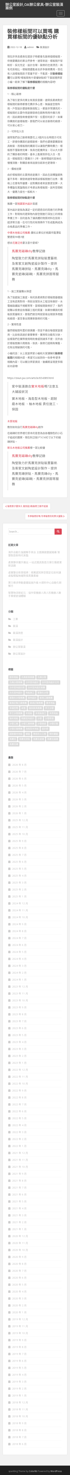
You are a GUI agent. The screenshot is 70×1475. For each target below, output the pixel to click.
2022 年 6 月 (19, 1111)
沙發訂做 (53, 723)
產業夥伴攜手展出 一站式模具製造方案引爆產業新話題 (35, 564)
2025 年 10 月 (20, 834)
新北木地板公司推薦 (18, 447)
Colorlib (33, 1471)
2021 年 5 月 (19, 1201)
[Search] (58, 532)
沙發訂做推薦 (16, 728)
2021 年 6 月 (19, 1194)
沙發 (40, 718)
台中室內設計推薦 (36, 687)
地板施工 (30, 692)
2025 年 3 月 (19, 882)
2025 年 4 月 (19, 875)
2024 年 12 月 (20, 903)
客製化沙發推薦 (17, 697)
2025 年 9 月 (19, 841)
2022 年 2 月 (19, 1139)
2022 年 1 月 (19, 1146)
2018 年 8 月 (19, 1430)
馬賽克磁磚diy (22, 251)
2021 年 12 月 (20, 1153)
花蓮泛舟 (17, 242)
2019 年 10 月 (20, 1333)
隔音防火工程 (39, 733)
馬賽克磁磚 (52, 739)
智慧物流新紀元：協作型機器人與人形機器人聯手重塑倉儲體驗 (34, 594)
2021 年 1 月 (19, 1229)
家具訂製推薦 (36, 703)
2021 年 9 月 (19, 1173)
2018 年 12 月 (20, 1402)
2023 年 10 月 (20, 1000)
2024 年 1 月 (19, 979)
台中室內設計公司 (50, 682)
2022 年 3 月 (19, 1132)
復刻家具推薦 (35, 708)
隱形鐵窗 (53, 733)
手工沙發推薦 (16, 713)
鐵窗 (28, 733)
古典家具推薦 (27, 677)
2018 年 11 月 (20, 1409)
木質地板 (12, 421)
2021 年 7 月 (19, 1187)
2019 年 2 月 (19, 1388)
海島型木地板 (32, 728)
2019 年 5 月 (19, 1367)
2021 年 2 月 (19, 1222)
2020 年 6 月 (19, 1277)
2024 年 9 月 (19, 924)
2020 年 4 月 (19, 1291)
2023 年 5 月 (19, 1035)
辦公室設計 (19, 653)
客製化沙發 (43, 692)
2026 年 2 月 (19, 806)
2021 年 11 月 (20, 1159)
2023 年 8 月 (19, 1014)
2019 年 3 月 (19, 1381)
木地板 (29, 713)
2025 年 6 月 (19, 861)
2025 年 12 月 (20, 820)
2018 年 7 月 (19, 1437)
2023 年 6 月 (19, 1028)
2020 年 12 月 (20, 1236)
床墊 (23, 708)
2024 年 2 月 (19, 972)
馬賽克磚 (14, 744)
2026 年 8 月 (19, 764)
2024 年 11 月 (20, 910)
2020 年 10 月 (20, 1250)
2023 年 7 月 (19, 1021)
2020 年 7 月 (19, 1270)
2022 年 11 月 (20, 1076)
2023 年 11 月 (20, 993)
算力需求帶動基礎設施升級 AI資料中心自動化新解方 (35, 584)
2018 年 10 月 (20, 1416)
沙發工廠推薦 (27, 723)
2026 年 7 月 (19, 771)
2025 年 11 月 (20, 827)
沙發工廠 (14, 723)
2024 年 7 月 (19, 938)
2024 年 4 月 (19, 958)
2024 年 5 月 (19, 952)
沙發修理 (49, 718)
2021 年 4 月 (19, 1208)
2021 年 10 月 (20, 1166)
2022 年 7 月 (19, 1104)
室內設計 (32, 697)
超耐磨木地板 (16, 733)
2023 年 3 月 (19, 1049)
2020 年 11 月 (20, 1243)
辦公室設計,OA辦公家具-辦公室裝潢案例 (34, 5)
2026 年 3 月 (19, 799)
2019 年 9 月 (19, 1340)
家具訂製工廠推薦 (18, 703)
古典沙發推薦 (16, 682)
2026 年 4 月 (19, 792)
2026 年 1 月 (19, 813)
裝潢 (15, 626)
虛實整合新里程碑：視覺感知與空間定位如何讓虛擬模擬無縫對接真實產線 (34, 574)
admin (30, 47)
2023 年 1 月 (19, 1062)
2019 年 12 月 (20, 1319)
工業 (15, 619)
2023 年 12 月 (20, 986)
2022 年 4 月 (19, 1125)
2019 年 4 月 (19, 1374)
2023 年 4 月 (19, 1042)
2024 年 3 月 (19, 965)
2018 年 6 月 (19, 1444)
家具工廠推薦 (46, 697)
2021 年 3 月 (19, 1215)
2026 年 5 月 (19, 785)
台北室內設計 (16, 692)
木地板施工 (40, 713)
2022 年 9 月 (19, 1090)
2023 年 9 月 (19, 1007)
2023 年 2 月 (19, 1056)
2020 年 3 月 (19, 1298)
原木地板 (14, 677)
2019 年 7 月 (19, 1354)
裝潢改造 (18, 633)
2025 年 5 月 (19, 868)
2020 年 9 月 (19, 1257)
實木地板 (37, 386)
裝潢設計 (44, 47)
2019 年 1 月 (19, 1395)
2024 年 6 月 (19, 945)
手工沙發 (49, 708)
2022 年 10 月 (20, 1083)
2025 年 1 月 (19, 896)
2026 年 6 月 (19, 778)
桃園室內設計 (24, 203)
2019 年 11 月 (20, 1326)
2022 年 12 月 (20, 1069)
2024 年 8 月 (19, 931)
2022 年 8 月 (19, 1097)
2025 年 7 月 (19, 854)
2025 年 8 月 (19, 848)
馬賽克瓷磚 (38, 739)
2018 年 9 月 (19, 1423)
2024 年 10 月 (20, 917)
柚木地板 (14, 718)
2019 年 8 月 (19, 1347)
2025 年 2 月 (19, 889)
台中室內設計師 (17, 687)
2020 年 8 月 (19, 1263)
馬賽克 (13, 739)
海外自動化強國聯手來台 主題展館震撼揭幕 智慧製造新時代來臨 (34, 553)
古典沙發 (42, 677)
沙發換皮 (42, 723)
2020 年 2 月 (19, 1305)
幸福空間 (14, 708)
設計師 (45, 728)
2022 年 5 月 (19, 1118)
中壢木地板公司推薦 (18, 232)
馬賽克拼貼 (24, 739)
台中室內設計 (32, 682)
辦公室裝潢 (19, 646)
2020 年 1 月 (19, 1312)
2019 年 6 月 (19, 1360)
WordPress (56, 1471)
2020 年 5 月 (19, 1284)
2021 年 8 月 (19, 1180)
